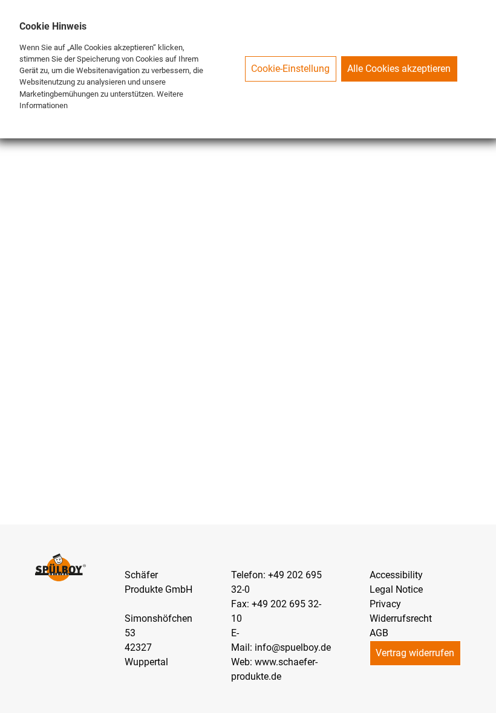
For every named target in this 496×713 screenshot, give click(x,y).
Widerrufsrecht (401, 618)
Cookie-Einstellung (290, 68)
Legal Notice (396, 589)
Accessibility (396, 575)
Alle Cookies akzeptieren (399, 68)
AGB (379, 633)
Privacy (385, 604)
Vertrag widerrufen (415, 653)
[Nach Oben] (481, 698)
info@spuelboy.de (293, 647)
